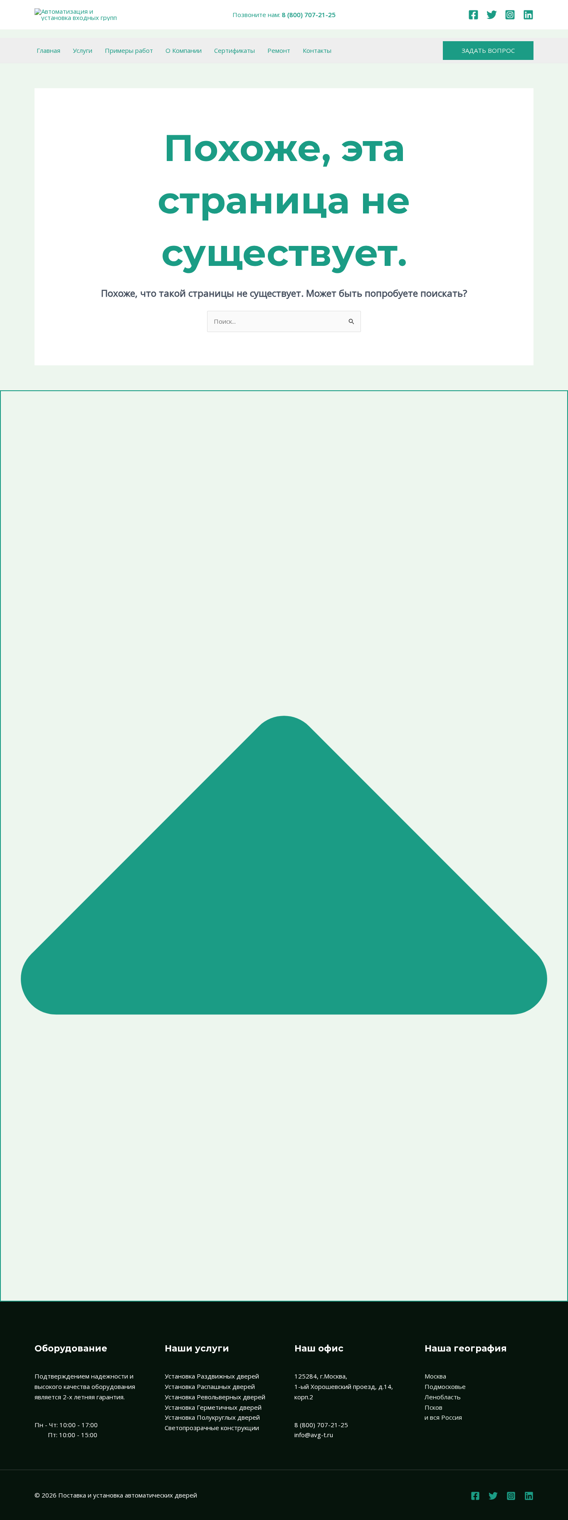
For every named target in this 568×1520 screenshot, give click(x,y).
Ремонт (278, 50)
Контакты (317, 50)
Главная (48, 50)
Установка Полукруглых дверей (212, 1417)
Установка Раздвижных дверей (212, 1376)
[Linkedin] (528, 15)
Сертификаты (234, 50)
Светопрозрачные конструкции (212, 1427)
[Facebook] (473, 15)
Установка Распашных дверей (210, 1386)
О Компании (183, 50)
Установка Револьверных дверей (215, 1397)
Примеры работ (129, 50)
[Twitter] (492, 15)
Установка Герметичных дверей (213, 1407)
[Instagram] (510, 15)
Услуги (82, 50)
